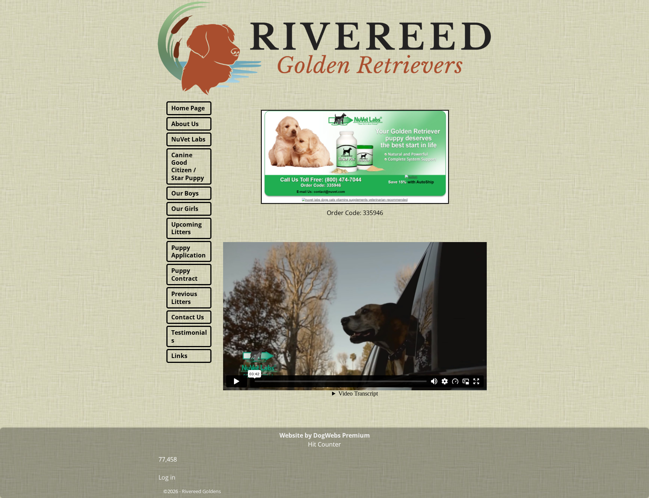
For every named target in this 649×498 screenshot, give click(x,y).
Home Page (188, 108)
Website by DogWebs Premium (324, 435)
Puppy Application (188, 251)
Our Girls (184, 209)
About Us (185, 124)
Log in (166, 477)
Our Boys (185, 193)
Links (179, 356)
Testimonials (189, 336)
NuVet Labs (188, 139)
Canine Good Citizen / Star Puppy (187, 166)
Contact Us (187, 317)
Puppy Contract (184, 274)
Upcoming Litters (186, 228)
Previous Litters (184, 297)
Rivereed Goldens (201, 491)
